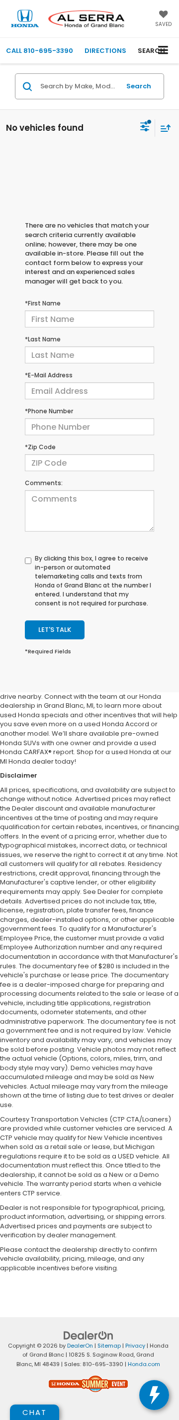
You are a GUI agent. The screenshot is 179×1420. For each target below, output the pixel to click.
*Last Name (43, 339)
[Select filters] (145, 128)
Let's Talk (54, 629)
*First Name (43, 303)
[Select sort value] (163, 128)
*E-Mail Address (49, 375)
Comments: (44, 483)
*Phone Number (49, 411)
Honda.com (144, 1364)
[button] (39, 50)
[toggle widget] (154, 1395)
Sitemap (109, 1346)
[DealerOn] (88, 1335)
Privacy (135, 1346)
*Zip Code (40, 447)
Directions (105, 50)
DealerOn (80, 1346)
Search (138, 86)
